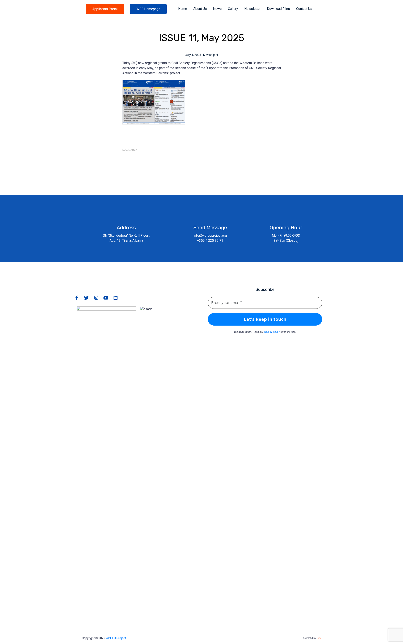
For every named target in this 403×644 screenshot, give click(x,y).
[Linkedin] (115, 298)
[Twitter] (86, 298)
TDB (319, 638)
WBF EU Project (116, 638)
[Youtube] (105, 298)
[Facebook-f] (77, 298)
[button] (105, 9)
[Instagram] (96, 298)
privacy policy (272, 331)
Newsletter (129, 150)
